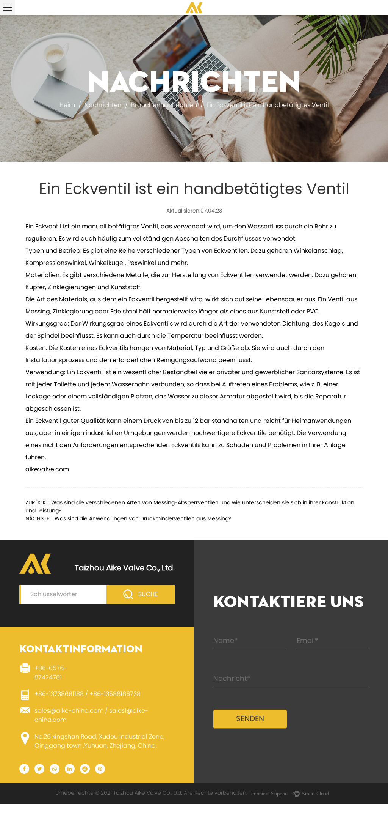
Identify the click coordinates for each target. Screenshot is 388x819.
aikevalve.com (47, 470)
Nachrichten (103, 105)
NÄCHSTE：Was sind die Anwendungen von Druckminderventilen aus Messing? (128, 519)
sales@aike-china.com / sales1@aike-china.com (91, 716)
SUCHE (147, 594)
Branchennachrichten (164, 105)
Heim (67, 105)
